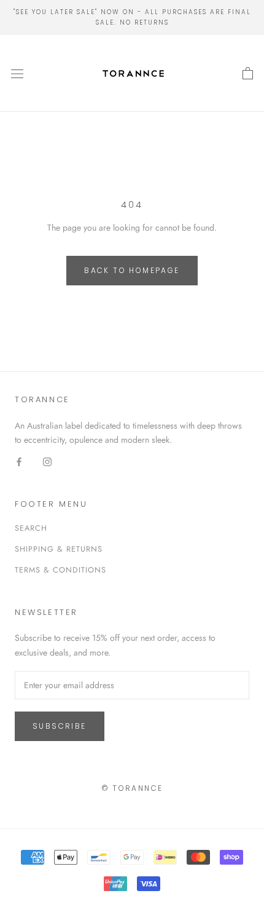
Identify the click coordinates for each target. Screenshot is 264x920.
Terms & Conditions (60, 570)
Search (31, 528)
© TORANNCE (132, 788)
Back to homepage (131, 270)
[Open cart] (248, 74)
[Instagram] (47, 461)
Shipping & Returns (59, 549)
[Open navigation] (17, 74)
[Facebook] (19, 461)
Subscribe (60, 726)
